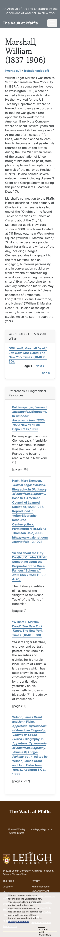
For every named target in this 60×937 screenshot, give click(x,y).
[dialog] (30, 915)
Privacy (7, 874)
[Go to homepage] (30, 859)
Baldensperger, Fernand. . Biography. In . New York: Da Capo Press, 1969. (29, 418)
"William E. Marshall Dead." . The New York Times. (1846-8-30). (28, 354)
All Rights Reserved (42, 870)
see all (46, 373)
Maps (6, 892)
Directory (8, 886)
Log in (30, 852)
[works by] (13, 71)
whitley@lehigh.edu (41, 828)
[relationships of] (36, 71)
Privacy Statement (18, 921)
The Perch (8, 880)
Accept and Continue (42, 932)
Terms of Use (19, 874)
